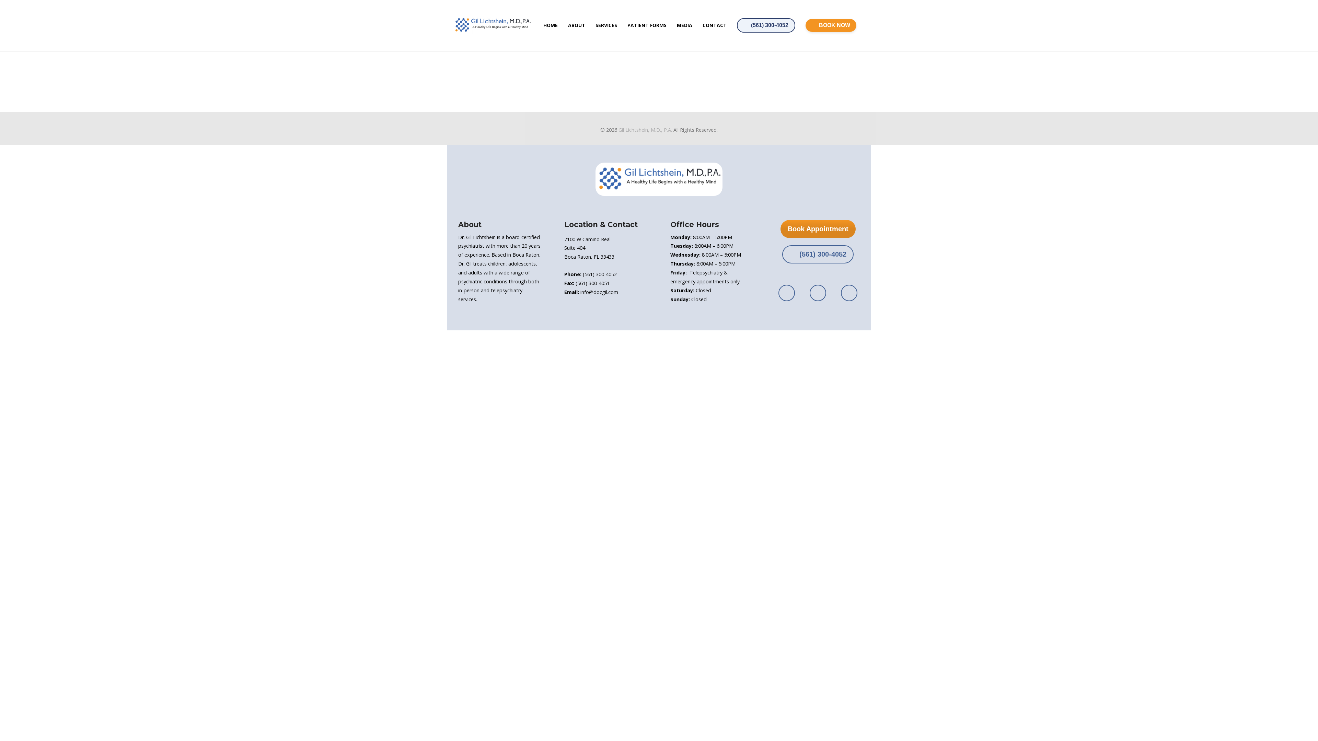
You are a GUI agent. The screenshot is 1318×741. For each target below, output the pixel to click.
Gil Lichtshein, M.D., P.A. (645, 130)
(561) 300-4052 (769, 25)
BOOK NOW (834, 25)
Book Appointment (818, 229)
